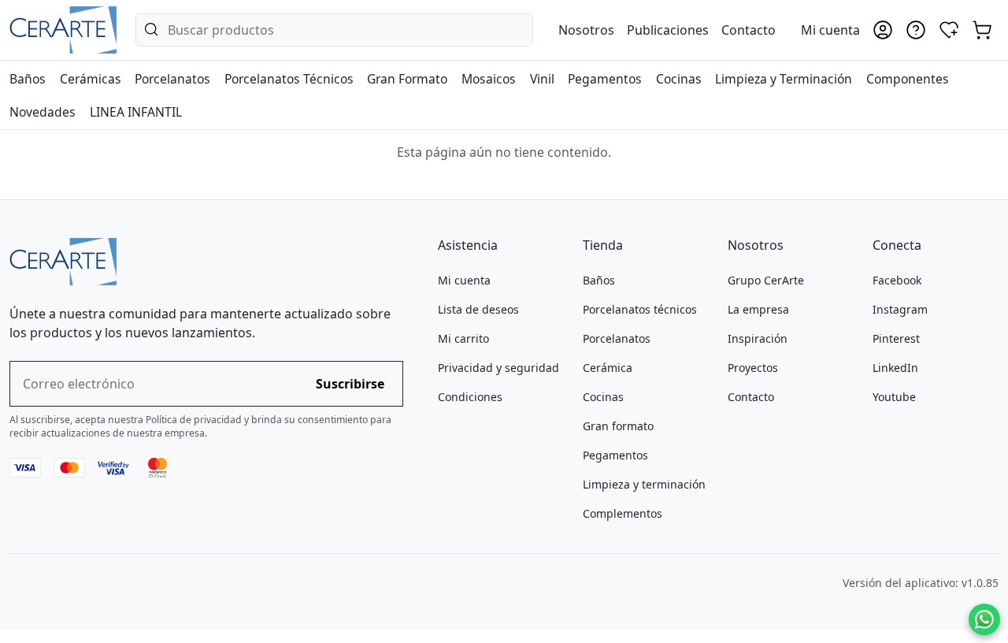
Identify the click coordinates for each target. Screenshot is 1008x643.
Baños (27, 78)
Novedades (42, 112)
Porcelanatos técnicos (640, 309)
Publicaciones (668, 30)
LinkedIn (895, 367)
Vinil (542, 78)
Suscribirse (350, 383)
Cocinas (679, 78)
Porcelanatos (172, 78)
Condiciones (470, 396)
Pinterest (896, 338)
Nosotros (586, 30)
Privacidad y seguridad (498, 367)
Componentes (907, 78)
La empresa (758, 309)
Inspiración (758, 338)
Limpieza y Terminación (783, 78)
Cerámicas (90, 78)
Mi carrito (463, 338)
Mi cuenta (464, 280)
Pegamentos (605, 78)
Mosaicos (488, 78)
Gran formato (618, 425)
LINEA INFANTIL (136, 112)
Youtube (894, 396)
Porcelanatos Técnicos (289, 78)
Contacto (748, 30)
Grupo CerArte (766, 280)
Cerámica (607, 367)
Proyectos (753, 367)
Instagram (900, 309)
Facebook (897, 280)
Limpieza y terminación (644, 484)
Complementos (622, 513)
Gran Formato (407, 78)
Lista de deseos (478, 309)
